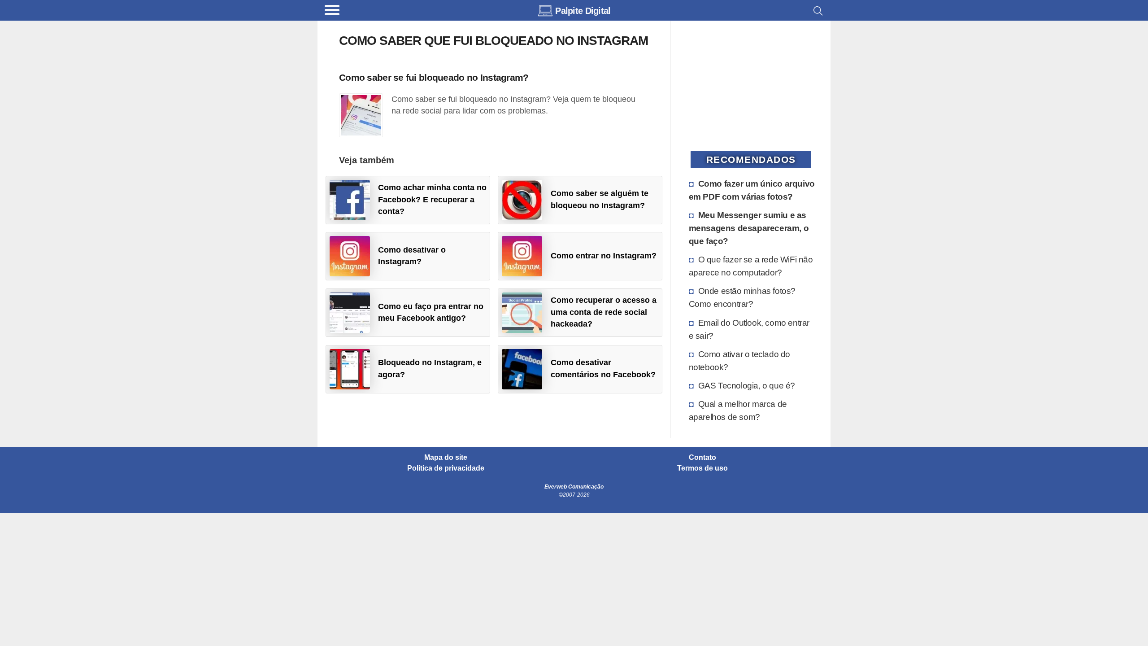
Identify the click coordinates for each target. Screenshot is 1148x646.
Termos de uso (702, 468)
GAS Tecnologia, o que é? (746, 385)
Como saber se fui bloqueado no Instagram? (433, 77)
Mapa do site (445, 457)
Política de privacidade (445, 468)
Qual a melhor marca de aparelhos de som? (738, 410)
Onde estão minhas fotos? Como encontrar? (742, 297)
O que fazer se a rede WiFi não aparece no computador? (751, 265)
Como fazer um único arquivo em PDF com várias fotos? (752, 190)
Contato (702, 457)
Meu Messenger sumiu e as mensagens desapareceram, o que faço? (749, 228)
